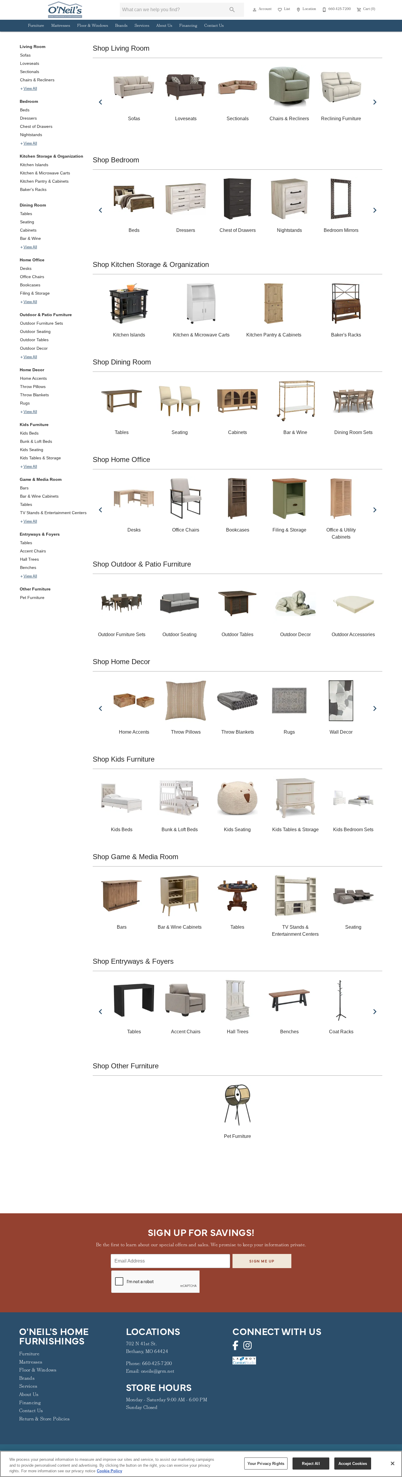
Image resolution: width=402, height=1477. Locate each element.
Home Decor (32, 369)
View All (30, 89)
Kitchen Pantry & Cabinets (44, 181)
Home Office (32, 260)
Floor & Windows (92, 26)
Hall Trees (29, 559)
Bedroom (29, 101)
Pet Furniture (32, 597)
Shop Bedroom (116, 160)
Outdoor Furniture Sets (41, 323)
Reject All (311, 1463)
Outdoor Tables (34, 339)
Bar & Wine (30, 238)
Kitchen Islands (34, 164)
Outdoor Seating (35, 331)
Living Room (32, 46)
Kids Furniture (34, 424)
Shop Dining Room (122, 362)
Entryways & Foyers (40, 534)
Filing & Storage (35, 293)
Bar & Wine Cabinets (39, 496)
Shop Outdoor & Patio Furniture (142, 564)
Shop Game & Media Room (135, 857)
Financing (188, 26)
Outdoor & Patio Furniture (46, 314)
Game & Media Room (41, 479)
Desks (25, 268)
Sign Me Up (262, 1260)
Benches (28, 567)
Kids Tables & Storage (40, 458)
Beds (24, 110)
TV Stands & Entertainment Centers (53, 512)
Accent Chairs (33, 551)
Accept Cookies (352, 1463)
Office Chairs (32, 276)
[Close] (392, 1463)
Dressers (28, 118)
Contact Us (214, 26)
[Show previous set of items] (100, 102)
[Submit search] (232, 9)
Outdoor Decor (34, 348)
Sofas (25, 55)
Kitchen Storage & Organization (51, 156)
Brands (121, 26)
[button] (254, 9)
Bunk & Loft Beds (36, 441)
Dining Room (33, 205)
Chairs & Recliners (37, 79)
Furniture (36, 26)
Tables (26, 213)
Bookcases (30, 285)
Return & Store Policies (44, 1419)
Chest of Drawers (36, 126)
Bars (24, 488)
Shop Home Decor (121, 662)
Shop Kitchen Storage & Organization (151, 264)
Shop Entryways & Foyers (133, 961)
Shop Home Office (121, 459)
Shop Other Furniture (126, 1066)
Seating (27, 222)
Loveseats (29, 63)
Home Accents (33, 378)
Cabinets (28, 230)
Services (141, 26)
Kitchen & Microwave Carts (45, 173)
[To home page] (65, 10)
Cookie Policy (109, 1471)
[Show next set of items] (374, 102)
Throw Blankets (34, 394)
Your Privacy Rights (265, 1463)
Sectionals (29, 71)
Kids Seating (31, 449)
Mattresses (60, 26)
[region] (201, 1464)
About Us (164, 26)
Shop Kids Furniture (124, 759)
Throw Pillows (33, 386)
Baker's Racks (33, 189)
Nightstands (31, 134)
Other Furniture (35, 589)
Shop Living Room (121, 48)
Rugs (25, 403)
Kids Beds (29, 433)
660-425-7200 (157, 1364)
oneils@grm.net (157, 1372)
